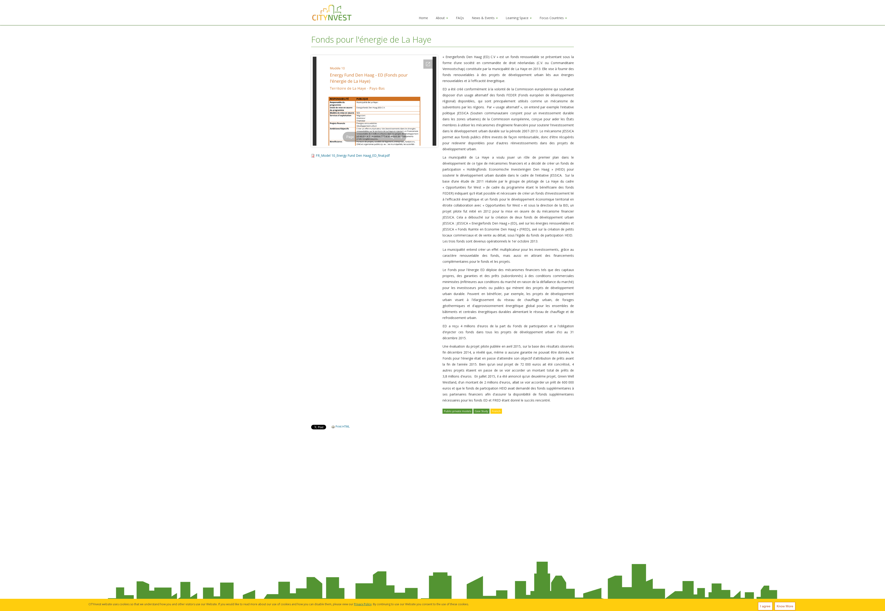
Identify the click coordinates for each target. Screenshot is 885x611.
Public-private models (457, 411)
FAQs (460, 18)
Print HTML (342, 426)
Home (423, 18)
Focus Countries (552, 18)
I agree (765, 606)
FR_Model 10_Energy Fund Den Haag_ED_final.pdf (353, 155)
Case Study (481, 411)
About (441, 18)
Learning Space (517, 18)
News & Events (484, 18)
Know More (785, 606)
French (496, 411)
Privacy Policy (363, 604)
